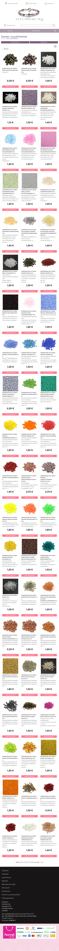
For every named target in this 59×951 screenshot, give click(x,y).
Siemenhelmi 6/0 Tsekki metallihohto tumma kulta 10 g (28, 716)
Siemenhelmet (15, 42)
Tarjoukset (5, 870)
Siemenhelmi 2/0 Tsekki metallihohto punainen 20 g (28, 70)
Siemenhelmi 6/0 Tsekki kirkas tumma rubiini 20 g (48, 798)
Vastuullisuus (6, 877)
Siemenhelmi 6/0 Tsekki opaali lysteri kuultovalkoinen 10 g (28, 191)
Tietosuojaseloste (8, 898)
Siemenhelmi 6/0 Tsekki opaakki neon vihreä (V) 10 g (47, 519)
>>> (42, 862)
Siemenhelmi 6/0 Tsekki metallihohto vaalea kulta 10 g (28, 676)
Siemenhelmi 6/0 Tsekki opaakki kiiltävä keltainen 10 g (9, 557)
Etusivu (10, 31)
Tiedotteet (5, 874)
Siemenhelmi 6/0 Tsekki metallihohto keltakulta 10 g (10, 676)
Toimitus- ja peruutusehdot (11, 894)
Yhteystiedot (6, 891)
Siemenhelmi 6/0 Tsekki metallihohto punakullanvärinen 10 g (10, 637)
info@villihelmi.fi (7, 918)
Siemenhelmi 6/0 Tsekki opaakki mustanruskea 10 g (9, 312)
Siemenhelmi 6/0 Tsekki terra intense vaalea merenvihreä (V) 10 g (47, 394)
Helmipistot (6, 888)
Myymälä (5, 881)
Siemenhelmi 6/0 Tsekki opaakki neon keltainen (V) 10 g (9, 519)
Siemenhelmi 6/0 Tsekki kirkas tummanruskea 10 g (29, 798)
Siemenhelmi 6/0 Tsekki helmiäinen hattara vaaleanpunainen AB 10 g (48, 150)
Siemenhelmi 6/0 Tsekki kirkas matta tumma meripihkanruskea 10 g (28, 557)
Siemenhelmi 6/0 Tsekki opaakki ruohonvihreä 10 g (29, 394)
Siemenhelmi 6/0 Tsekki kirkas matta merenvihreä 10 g (47, 557)
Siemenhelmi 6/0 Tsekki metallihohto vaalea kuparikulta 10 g (28, 637)
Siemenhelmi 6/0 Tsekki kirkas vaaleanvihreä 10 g (10, 758)
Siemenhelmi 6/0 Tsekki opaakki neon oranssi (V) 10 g (29, 519)
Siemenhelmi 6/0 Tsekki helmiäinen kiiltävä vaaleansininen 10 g (9, 150)
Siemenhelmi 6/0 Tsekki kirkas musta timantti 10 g (29, 597)
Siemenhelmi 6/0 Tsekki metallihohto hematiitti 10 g (10, 716)
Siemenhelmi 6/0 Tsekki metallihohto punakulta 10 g (48, 637)
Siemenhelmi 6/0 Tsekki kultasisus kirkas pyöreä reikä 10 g (47, 837)
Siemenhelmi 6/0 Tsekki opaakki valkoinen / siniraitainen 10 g (9, 394)
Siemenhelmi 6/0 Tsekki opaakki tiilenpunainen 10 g (10, 477)
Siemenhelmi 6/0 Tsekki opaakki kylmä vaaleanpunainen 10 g (28, 312)
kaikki (37, 862)
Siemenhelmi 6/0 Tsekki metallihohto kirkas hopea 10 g (47, 676)
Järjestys (6, 49)
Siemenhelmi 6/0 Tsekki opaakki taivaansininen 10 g (10, 354)
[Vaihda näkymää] (55, 46)
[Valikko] (55, 31)
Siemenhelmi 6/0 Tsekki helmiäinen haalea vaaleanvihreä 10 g (9, 191)
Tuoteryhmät (35, 31)
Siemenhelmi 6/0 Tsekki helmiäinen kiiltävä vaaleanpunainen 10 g (28, 150)
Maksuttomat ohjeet (8, 884)
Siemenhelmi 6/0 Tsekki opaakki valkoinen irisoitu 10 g (9, 108)
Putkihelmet (43, 42)
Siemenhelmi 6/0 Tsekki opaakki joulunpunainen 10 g (48, 436)
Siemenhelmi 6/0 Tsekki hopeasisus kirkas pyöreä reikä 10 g (28, 837)
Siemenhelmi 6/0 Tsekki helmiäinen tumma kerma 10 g (10, 231)
